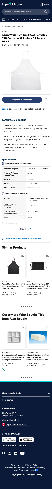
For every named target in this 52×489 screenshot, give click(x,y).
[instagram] (9, 453)
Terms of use (17, 465)
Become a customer (22, 99)
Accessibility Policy (36, 467)
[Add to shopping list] (22, 256)
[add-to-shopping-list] (47, 100)
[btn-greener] (3, 369)
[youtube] (22, 453)
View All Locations (10, 420)
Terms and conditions (15, 467)
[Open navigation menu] (3, 19)
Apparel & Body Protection (14, 26)
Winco (4, 31)
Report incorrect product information (23, 238)
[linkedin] (15, 453)
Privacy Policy (32, 465)
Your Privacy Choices (24, 470)
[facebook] (3, 453)
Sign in (5, 109)
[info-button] (27, 45)
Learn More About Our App (14, 445)
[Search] (45, 11)
